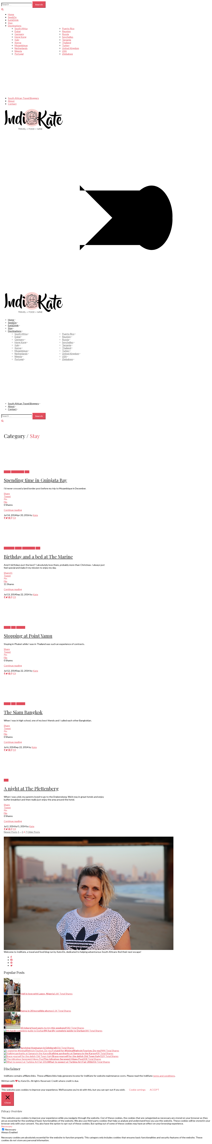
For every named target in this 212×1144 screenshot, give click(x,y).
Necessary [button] (6, 1126)
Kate (35, 515)
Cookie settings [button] (137, 1089)
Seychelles (67, 36)
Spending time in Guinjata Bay (35, 480)
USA (64, 51)
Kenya (18, 42)
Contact (12, 103)
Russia (65, 34)
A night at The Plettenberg (31, 788)
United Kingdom (70, 48)
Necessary (10, 1129)
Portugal (19, 53)
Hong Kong (20, 36)
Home (11, 14)
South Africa (21, 28)
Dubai (18, 31)
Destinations (14, 25)
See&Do (12, 17)
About (11, 101)
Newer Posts (10, 832)
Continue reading (13, 510)
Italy (17, 39)
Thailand (66, 42)
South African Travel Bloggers (23, 98)
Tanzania (66, 39)
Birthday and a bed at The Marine (38, 557)
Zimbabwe (67, 53)
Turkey (65, 45)
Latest (7, 471)
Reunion (66, 31)
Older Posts (33, 832)
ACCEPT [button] (154, 1089)
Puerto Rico (68, 28)
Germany (19, 34)
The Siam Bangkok (23, 712)
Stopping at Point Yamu (28, 636)
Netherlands (21, 48)
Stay (10, 22)
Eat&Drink (13, 20)
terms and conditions (164, 1075)
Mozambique (21, 45)
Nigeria (18, 51)
